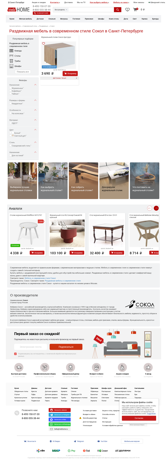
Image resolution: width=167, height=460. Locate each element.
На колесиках (18, 113)
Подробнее (151, 414)
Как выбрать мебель (99, 2)
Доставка (68, 2)
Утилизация (87, 425)
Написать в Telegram (62, 415)
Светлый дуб (20, 135)
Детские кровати (51, 391)
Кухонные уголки (20, 398)
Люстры (137, 391)
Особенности (15, 110)
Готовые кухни (19, 401)
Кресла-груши (36, 398)
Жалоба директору (90, 418)
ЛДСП (15, 123)
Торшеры (137, 398)
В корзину (72, 73)
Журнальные (18, 88)
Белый (17, 133)
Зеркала (94, 401)
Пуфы (33, 394)
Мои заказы (139, 2)
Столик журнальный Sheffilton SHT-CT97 (26, 215)
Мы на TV (81, 2)
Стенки (73, 391)
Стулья (17, 394)
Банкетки (94, 394)
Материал (13, 120)
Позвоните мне (42, 13)
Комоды (64, 401)
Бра (135, 394)
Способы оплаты (108, 414)
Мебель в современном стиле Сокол (40, 278)
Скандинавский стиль (21, 145)
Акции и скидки (39, 2)
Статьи (104, 418)
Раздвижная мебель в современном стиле (63, 280)
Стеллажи (105, 398)
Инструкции (106, 422)
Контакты (54, 2)
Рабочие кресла (120, 398)
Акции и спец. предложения (112, 410)
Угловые (105, 394)
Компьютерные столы (123, 391)
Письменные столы (122, 394)
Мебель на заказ (120, 2)
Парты (47, 401)
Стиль (12, 142)
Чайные (15, 93)
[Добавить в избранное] (43, 43)
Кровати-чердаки (51, 398)
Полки (104, 401)
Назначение (14, 84)
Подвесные (35, 401)
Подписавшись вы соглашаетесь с (47, 355)
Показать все (23, 71)
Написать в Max (60, 419)
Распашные (106, 391)
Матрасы (64, 394)
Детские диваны (51, 394)
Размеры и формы (17, 100)
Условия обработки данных (112, 425)
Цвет (11, 129)
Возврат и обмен (89, 414)
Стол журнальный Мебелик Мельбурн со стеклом (145, 216)
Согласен (139, 418)
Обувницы (94, 391)
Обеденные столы (21, 391)
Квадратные (17, 103)
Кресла (34, 391)
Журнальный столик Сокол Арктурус (56, 37)
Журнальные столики (79, 398)
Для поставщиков (89, 422)
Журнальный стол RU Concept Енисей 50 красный (66, 216)
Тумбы (63, 398)
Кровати (64, 391)
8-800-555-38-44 (41, 9)
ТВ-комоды (75, 401)
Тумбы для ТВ (76, 394)
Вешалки (94, 398)
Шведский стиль (157, 2)
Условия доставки (90, 410)
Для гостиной (18, 155)
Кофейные (17, 91)
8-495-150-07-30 (41, 6)
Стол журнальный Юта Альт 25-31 (103, 215)
